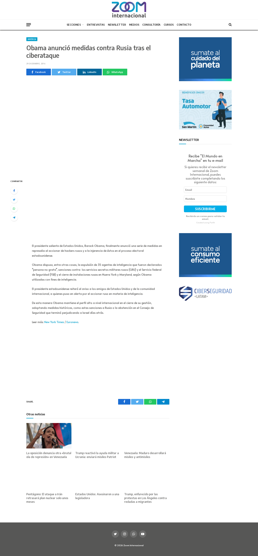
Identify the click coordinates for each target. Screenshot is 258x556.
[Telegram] (14, 217)
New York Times (54, 322)
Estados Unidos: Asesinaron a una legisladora (97, 496)
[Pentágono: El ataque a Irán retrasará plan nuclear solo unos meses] (48, 477)
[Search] (230, 25)
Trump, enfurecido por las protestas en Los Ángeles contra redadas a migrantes (145, 498)
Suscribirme (205, 209)
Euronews (72, 322)
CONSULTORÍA (151, 24)
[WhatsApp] (14, 208)
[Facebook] (14, 190)
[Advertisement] (98, 208)
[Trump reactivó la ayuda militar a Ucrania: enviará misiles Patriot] (97, 435)
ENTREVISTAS (96, 24)
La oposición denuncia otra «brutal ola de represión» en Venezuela (48, 455)
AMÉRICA (32, 39)
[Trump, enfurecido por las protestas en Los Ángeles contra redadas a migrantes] (146, 477)
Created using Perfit (205, 222)
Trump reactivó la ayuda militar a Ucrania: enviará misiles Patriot (97, 455)
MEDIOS (134, 24)
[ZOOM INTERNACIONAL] (129, 9)
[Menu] (28, 25)
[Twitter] (14, 199)
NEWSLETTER (117, 24)
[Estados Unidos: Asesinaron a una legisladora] (97, 477)
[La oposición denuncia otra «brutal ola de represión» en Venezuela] (48, 435)
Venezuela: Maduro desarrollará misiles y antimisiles (145, 455)
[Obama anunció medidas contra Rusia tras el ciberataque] (97, 126)
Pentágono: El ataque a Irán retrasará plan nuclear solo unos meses (47, 498)
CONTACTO (184, 24)
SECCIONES (74, 24)
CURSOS (169, 24)
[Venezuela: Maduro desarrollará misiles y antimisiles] (146, 435)
